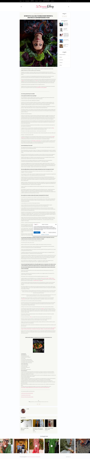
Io (23, 1)
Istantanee (61, 59)
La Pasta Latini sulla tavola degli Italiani (27, 393)
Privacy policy (47, 234)
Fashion (36, 1)
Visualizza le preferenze (52, 232)
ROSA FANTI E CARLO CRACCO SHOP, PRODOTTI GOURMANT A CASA (38, 429)
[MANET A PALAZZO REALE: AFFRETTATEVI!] (50, 423)
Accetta (37, 232)
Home (20, 1)
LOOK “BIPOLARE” (66, 39)
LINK (22, 80)
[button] (55, 224)
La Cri (28, 408)
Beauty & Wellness (46, 1)
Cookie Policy (43, 234)
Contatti (52, 1)
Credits (28, 456)
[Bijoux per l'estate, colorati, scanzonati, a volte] (82, 446)
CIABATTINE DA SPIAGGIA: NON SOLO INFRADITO (66, 24)
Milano (40, 1)
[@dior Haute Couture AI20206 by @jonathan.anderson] (52, 446)
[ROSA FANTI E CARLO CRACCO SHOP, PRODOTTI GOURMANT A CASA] (38, 423)
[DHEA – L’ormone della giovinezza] (26, 423)
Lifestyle (32, 1)
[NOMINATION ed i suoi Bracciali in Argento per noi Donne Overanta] (61, 35)
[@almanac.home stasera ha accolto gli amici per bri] (21, 446)
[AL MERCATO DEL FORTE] (61, 46)
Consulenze (27, 1)
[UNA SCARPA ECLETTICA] (61, 29)
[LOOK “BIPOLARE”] (61, 41)
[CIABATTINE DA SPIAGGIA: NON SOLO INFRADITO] (61, 24)
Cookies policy (37, 456)
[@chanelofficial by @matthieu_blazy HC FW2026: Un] (36, 446)
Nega (44, 232)
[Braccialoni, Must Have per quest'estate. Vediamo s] (67, 446)
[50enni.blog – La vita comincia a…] (45, 5)
